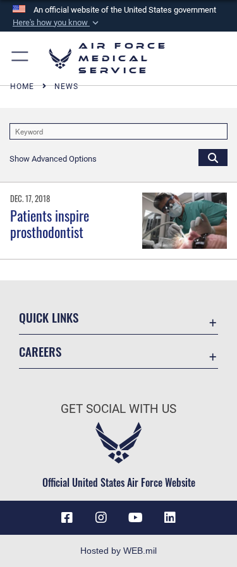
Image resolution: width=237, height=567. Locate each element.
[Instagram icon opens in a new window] (101, 517)
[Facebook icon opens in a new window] (67, 517)
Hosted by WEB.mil (118, 551)
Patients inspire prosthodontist (49, 223)
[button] (57, 22)
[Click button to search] (213, 157)
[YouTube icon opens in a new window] (135, 517)
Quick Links (48, 317)
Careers (40, 351)
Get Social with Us (118, 409)
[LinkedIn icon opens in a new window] (170, 517)
